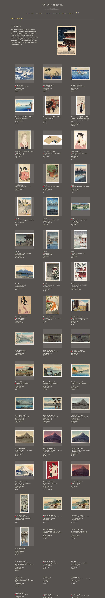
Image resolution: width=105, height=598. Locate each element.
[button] (40, 13)
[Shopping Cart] (78, 13)
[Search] (76, 13)
